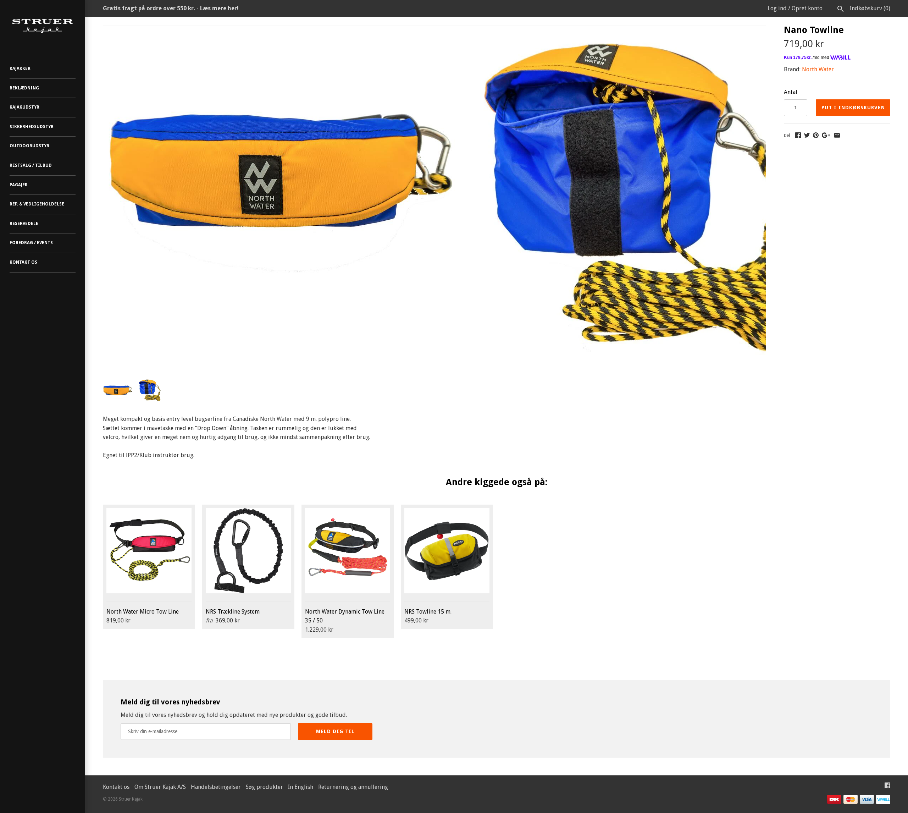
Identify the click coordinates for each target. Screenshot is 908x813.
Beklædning (24, 88)
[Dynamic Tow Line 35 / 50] (347, 550)
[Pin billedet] (816, 135)
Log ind (777, 8)
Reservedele (24, 223)
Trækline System (233, 611)
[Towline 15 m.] (446, 550)
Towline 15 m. (428, 611)
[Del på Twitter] (807, 135)
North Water (818, 69)
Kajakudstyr (24, 107)
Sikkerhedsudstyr (32, 126)
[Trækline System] (248, 550)
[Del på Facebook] (798, 135)
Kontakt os (23, 262)
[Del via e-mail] (837, 135)
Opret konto (807, 8)
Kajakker (20, 68)
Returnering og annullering (353, 787)
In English (300, 787)
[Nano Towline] (280, 30)
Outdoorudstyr (29, 145)
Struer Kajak (131, 799)
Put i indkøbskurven (853, 107)
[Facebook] (887, 787)
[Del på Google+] (826, 135)
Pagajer (19, 184)
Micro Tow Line (142, 611)
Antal (790, 92)
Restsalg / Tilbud (31, 165)
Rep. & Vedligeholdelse (37, 204)
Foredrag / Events (31, 242)
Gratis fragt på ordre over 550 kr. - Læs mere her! (171, 8)
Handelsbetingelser (216, 787)
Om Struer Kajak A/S (160, 787)
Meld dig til (335, 731)
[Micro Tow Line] (149, 550)
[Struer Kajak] (42, 26)
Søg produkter (264, 787)
